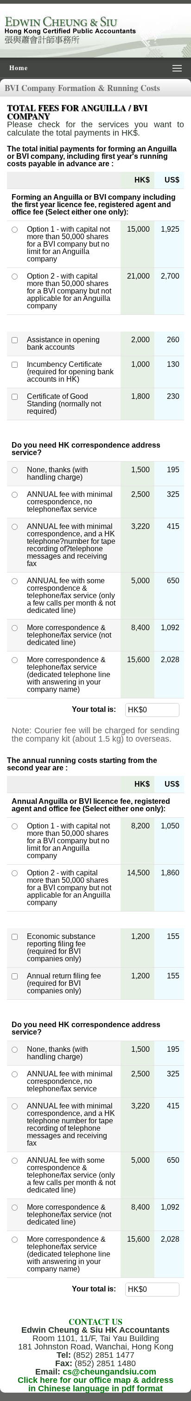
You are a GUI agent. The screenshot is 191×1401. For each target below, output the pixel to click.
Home (18, 67)
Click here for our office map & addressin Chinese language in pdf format (95, 1384)
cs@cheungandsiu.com (109, 1371)
